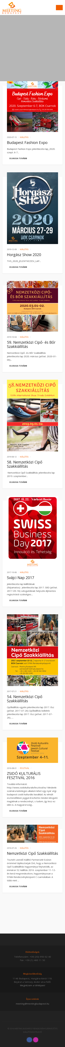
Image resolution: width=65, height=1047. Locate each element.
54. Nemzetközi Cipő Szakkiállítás (24, 698)
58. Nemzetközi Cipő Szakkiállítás (24, 464)
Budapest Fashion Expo (27, 142)
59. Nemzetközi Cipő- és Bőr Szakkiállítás (31, 344)
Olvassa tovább (18, 158)
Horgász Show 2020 (24, 254)
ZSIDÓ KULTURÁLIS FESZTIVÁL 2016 (24, 775)
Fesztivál (24, 768)
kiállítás (24, 137)
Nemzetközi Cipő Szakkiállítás (32, 853)
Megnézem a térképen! (32, 985)
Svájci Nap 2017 (20, 577)
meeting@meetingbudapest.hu (32, 1003)
